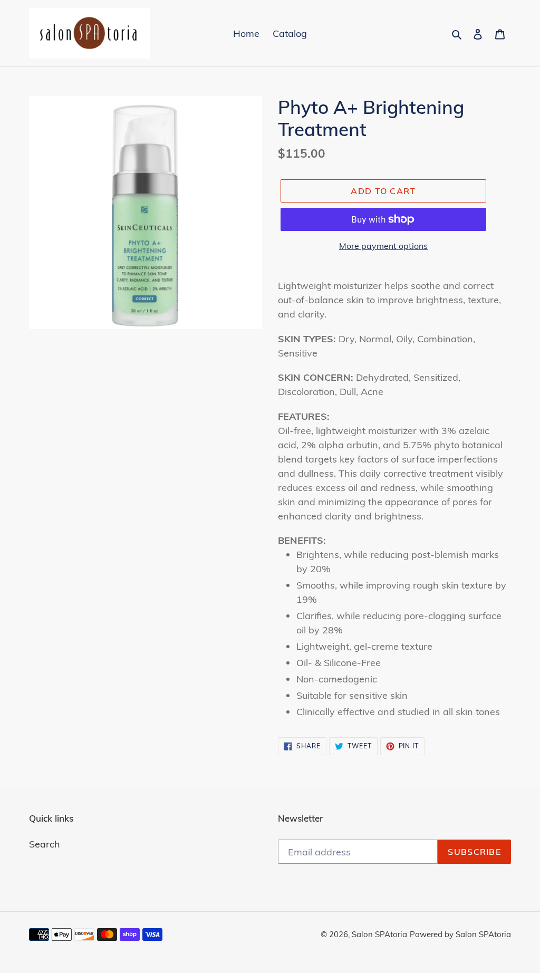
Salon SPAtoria (379, 934)
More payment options (383, 245)
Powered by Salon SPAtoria (460, 934)
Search (44, 844)
